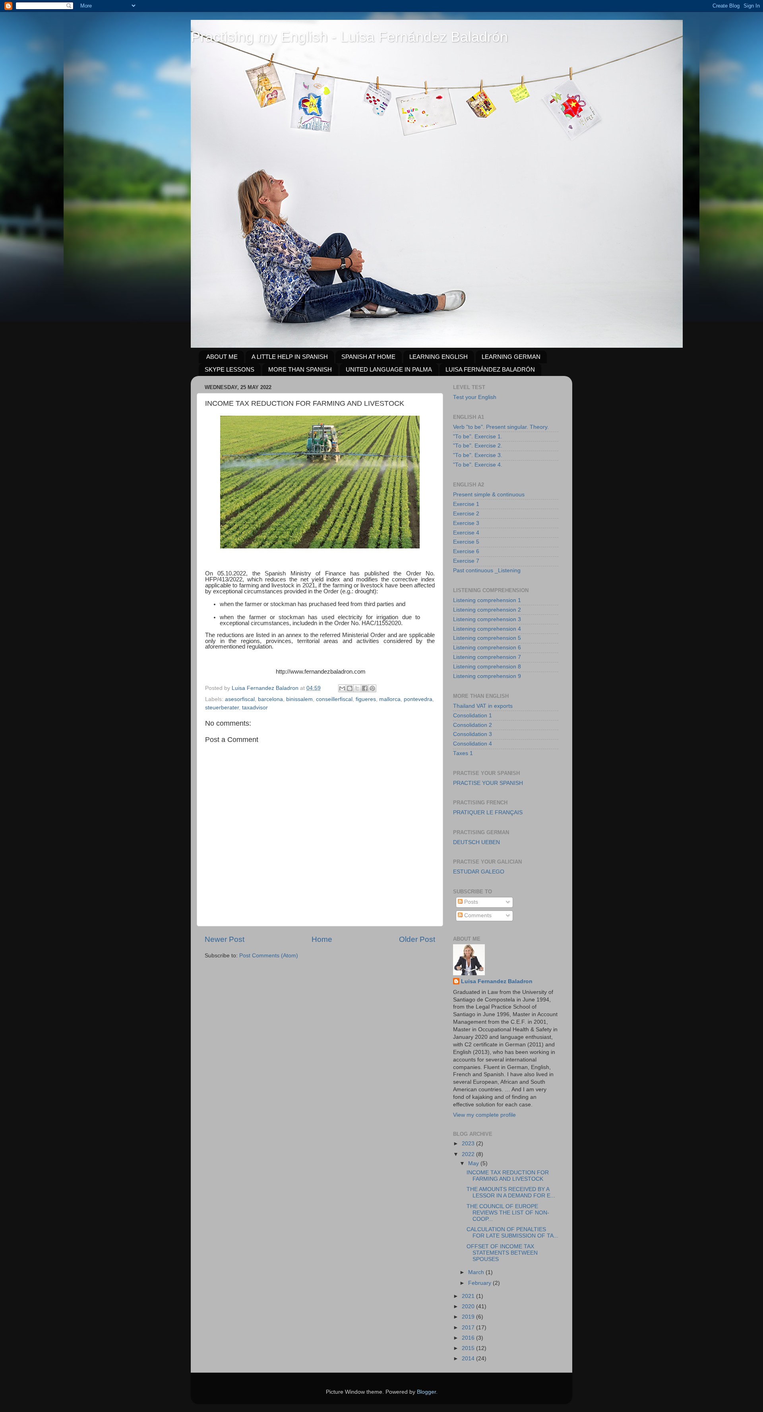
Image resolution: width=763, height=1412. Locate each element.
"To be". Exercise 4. (477, 465)
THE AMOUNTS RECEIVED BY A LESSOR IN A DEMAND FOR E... (511, 1192)
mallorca (390, 699)
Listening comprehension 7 (487, 657)
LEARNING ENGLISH (438, 356)
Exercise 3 (466, 523)
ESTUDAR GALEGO (478, 872)
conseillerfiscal (334, 699)
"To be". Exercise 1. (477, 437)
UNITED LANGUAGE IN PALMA (389, 369)
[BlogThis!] (350, 688)
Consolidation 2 (472, 725)
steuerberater (222, 708)
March (477, 1272)
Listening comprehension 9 (487, 676)
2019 (469, 1317)
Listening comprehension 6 (487, 648)
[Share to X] (357, 688)
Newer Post (224, 939)
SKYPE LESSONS (229, 369)
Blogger (426, 1392)
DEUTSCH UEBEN (476, 842)
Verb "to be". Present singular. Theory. (501, 427)
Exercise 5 (466, 542)
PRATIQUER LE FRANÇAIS (488, 812)
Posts (470, 902)
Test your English (474, 397)
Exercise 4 (466, 533)
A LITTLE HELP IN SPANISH (290, 356)
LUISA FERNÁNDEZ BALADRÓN (490, 369)
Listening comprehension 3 (487, 619)
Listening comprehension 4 (487, 629)
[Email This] (342, 688)
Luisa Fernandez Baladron (497, 981)
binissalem (299, 699)
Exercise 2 (466, 514)
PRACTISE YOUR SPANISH (488, 783)
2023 (469, 1144)
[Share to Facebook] (365, 688)
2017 (469, 1328)
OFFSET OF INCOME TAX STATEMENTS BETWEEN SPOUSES (502, 1252)
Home (322, 939)
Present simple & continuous (489, 495)
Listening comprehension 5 (487, 638)
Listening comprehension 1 (487, 600)
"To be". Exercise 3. (477, 455)
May (474, 1163)
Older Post (417, 939)
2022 (469, 1154)
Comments (477, 915)
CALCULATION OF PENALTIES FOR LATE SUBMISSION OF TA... (512, 1232)
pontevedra (418, 699)
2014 (469, 1359)
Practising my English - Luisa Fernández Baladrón (349, 37)
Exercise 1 (466, 504)
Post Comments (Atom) (268, 956)
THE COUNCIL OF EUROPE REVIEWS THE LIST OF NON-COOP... (508, 1212)
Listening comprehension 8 (487, 667)
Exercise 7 (466, 561)
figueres (366, 699)
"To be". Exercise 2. (477, 446)
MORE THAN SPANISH (300, 369)
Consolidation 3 (472, 734)
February (480, 1283)
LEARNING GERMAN (511, 356)
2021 (469, 1296)
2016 (469, 1338)
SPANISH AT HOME (368, 356)
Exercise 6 (466, 551)
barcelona (270, 699)
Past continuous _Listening (487, 570)
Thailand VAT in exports (483, 706)
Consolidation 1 (472, 716)
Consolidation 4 (472, 744)
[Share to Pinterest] (372, 688)
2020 (469, 1306)
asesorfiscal (240, 699)
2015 (469, 1348)
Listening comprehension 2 (487, 610)
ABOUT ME (222, 356)
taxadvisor (255, 708)
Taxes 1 (463, 753)
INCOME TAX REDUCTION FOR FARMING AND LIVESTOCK (508, 1176)
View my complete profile (484, 1115)
